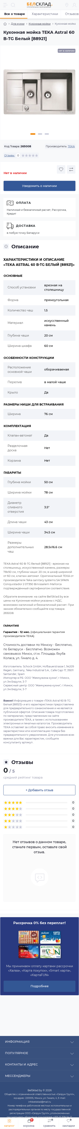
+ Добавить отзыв (39, 790)
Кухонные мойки (40, 23)
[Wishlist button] (61, 169)
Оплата (23, 203)
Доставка (25, 226)
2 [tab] (40, 134)
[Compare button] (71, 169)
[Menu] (5, 5)
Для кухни (17, 23)
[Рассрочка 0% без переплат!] (39, 945)
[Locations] (67, 5)
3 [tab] (47, 134)
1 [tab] (32, 134)
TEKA (71, 146)
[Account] (74, 5)
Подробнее (40, 986)
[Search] (13, 5)
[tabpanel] (39, 93)
